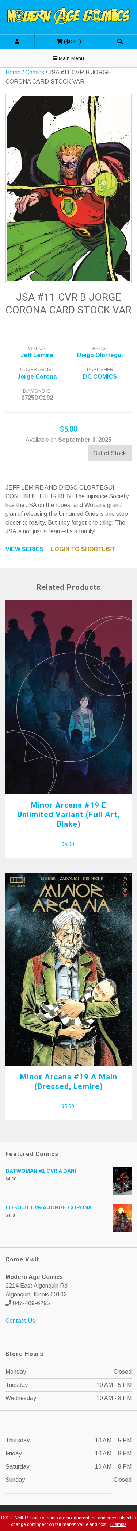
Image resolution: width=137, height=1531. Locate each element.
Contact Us (20, 1321)
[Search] (120, 41)
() (58, 39)
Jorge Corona (37, 377)
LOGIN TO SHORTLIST (83, 549)
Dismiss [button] (118, 1524)
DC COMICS (100, 377)
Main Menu (70, 58)
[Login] (17, 41)
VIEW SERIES (24, 549)
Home (13, 72)
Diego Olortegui (100, 355)
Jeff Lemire (37, 355)
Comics (34, 72)
